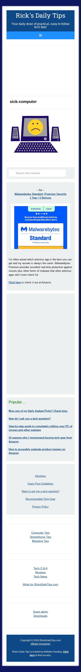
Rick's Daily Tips (40, 15)
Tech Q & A (40, 568)
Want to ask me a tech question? (40, 491)
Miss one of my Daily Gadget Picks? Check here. (38, 410)
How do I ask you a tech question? (30, 418)
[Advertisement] (40, 343)
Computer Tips (40, 532)
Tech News (40, 576)
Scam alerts (40, 611)
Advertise (40, 476)
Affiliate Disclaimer (40, 644)
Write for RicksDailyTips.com (40, 584)
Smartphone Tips (40, 536)
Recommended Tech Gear (40, 499)
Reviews (40, 572)
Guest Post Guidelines (40, 483)
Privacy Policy (40, 506)
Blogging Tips (40, 541)
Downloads (40, 615)
